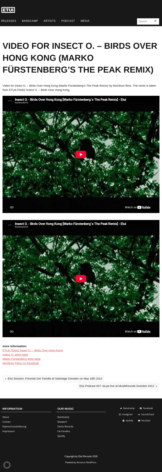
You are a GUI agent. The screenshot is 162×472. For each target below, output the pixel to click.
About (5, 417)
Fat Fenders (63, 431)
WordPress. (91, 462)
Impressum (8, 431)
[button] (7, 465)
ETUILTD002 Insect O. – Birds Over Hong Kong (33, 350)
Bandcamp (63, 417)
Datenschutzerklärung (14, 426)
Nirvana (80, 462)
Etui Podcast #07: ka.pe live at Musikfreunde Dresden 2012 (117, 386)
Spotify (61, 435)
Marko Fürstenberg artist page (22, 359)
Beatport (62, 421)
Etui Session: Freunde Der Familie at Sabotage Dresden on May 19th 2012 (54, 378)
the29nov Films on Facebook (21, 363)
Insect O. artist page (15, 354)
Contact (6, 421)
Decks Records (65, 426)
